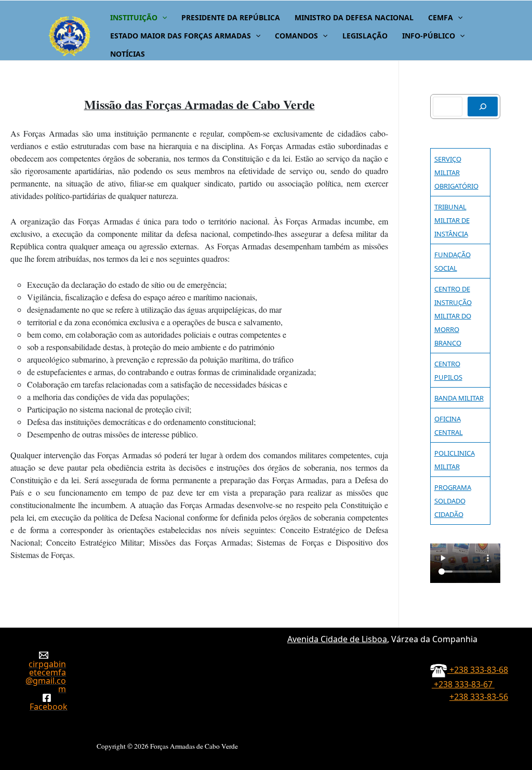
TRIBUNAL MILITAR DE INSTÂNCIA (452, 220)
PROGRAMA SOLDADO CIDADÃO (452, 501)
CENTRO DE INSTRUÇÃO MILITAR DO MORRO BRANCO (453, 316)
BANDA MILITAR (459, 398)
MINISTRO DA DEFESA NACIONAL (354, 17)
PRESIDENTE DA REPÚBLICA (230, 17)
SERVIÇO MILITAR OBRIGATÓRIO (456, 172)
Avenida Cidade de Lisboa (337, 639)
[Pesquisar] (483, 106)
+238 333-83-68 (477, 669)
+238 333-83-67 (463, 684)
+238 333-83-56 (478, 696)
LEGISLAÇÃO (365, 36)
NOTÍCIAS (127, 54)
